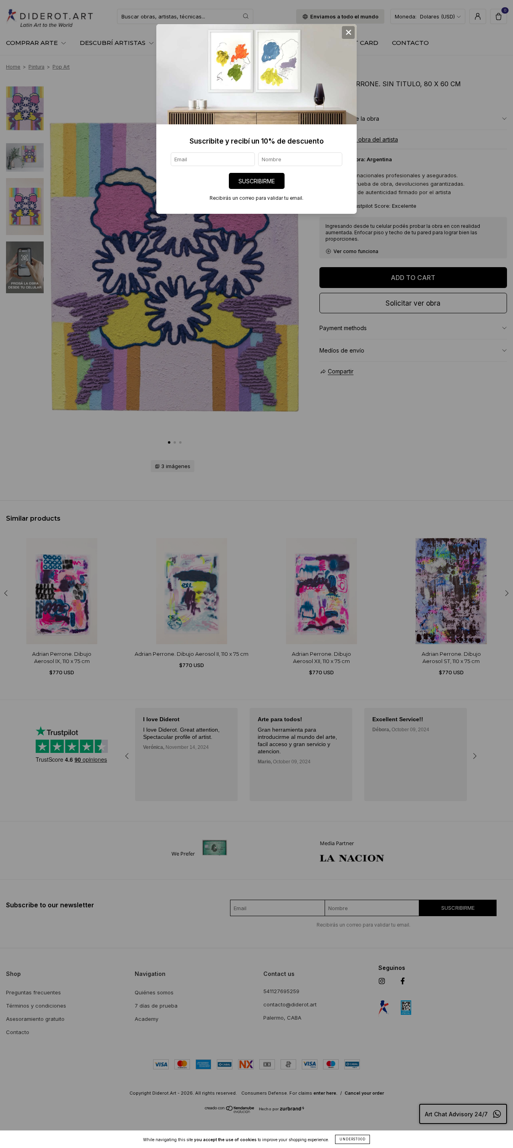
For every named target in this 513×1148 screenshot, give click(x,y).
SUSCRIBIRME (256, 181)
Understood (352, 1139)
